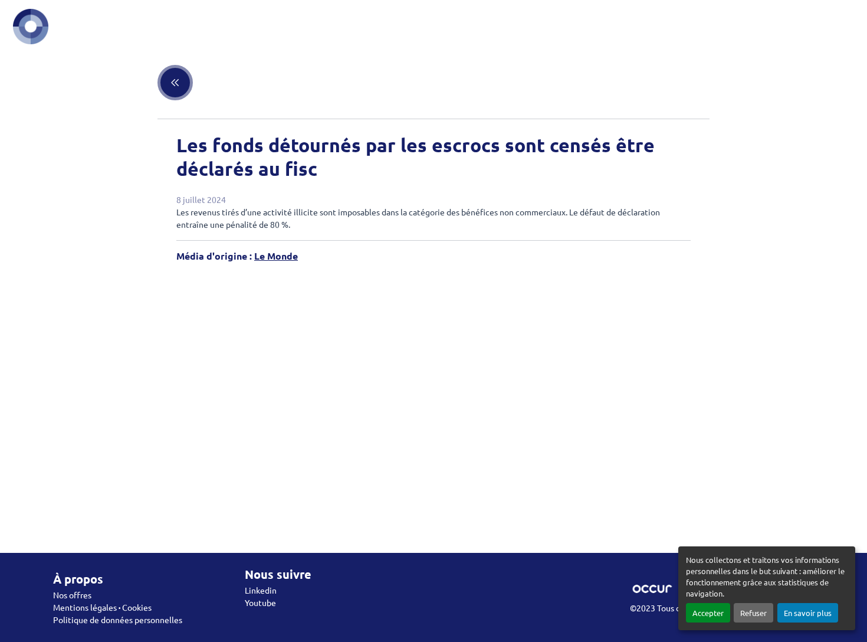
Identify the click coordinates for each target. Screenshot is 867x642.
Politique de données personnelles (117, 619)
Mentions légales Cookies (102, 607)
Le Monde (276, 256)
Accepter (708, 613)
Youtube (260, 602)
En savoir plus (808, 613)
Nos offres (72, 594)
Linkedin (261, 590)
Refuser (753, 613)
